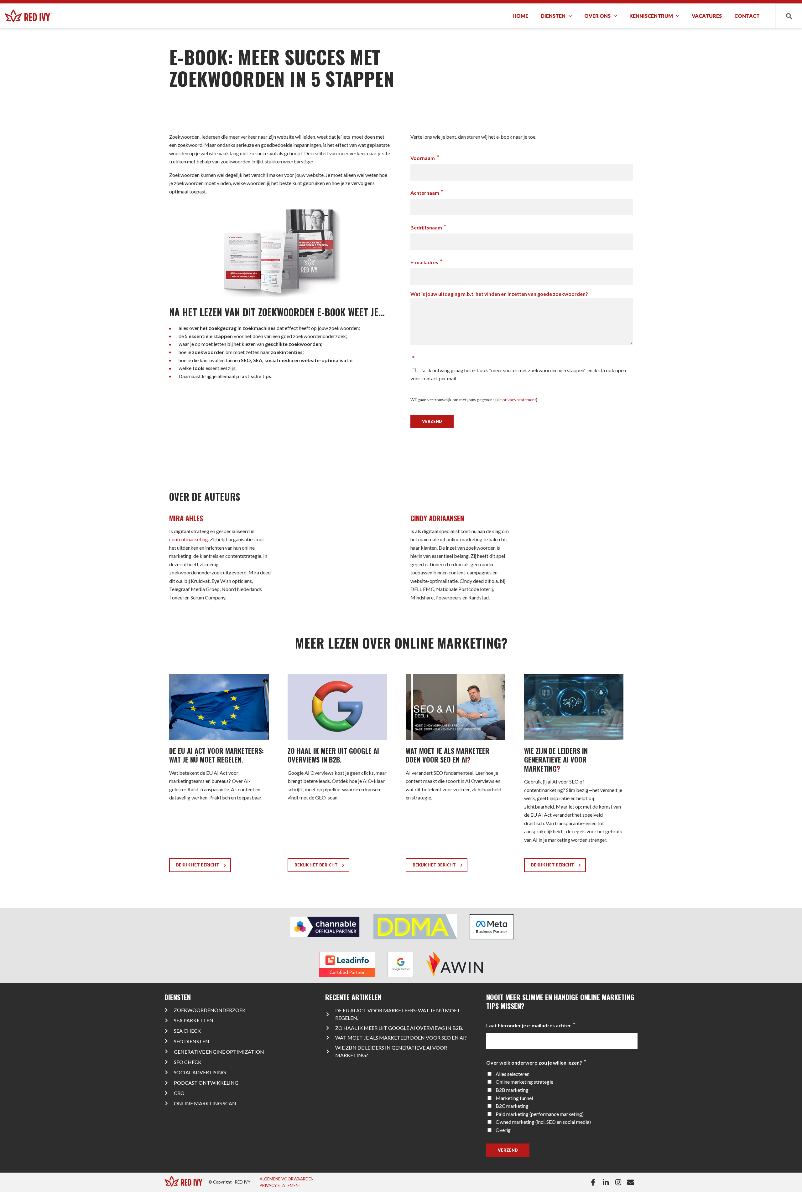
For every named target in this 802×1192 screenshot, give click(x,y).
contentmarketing (188, 539)
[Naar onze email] (632, 1182)
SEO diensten (191, 1041)
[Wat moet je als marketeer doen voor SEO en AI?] (455, 775)
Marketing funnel (514, 1098)
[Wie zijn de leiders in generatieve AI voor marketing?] (574, 775)
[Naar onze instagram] (619, 1182)
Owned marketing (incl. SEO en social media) (543, 1122)
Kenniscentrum (651, 16)
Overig (503, 1130)
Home (520, 16)
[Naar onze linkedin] (607, 1182)
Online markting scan (205, 1103)
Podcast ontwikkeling (206, 1083)
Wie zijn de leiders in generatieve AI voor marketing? (391, 1051)
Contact (747, 16)
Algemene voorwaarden (287, 1178)
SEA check (187, 1031)
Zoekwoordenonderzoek (210, 1010)
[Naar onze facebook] (594, 1182)
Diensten (553, 16)
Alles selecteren (512, 1074)
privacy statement (519, 399)
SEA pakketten (193, 1020)
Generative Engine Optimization (219, 1052)
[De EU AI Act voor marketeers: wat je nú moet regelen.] (219, 775)
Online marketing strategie (524, 1082)
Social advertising (200, 1072)
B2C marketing (512, 1106)
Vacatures (707, 16)
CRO (179, 1093)
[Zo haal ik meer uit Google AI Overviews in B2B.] (337, 775)
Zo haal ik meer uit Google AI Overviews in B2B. (399, 1028)
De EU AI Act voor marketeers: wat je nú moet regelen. (397, 1014)
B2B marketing (512, 1090)
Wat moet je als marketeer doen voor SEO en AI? (401, 1037)
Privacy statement (280, 1185)
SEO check (187, 1062)
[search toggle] (788, 15)
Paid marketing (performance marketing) (540, 1114)
